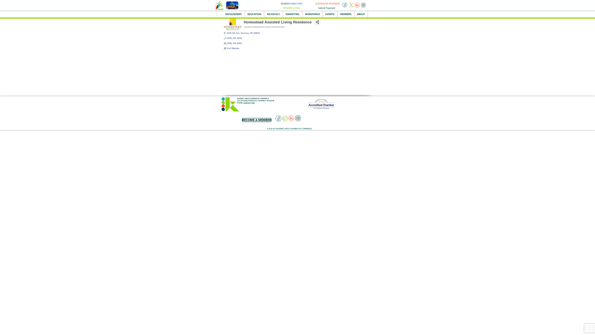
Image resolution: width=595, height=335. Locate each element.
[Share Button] (317, 22)
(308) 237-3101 (249, 103)
